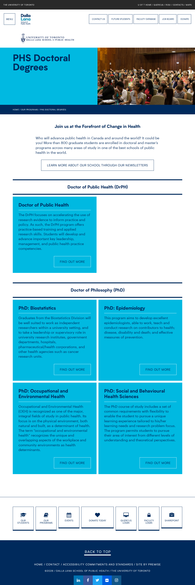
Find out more (72, 261)
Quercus (159, 5)
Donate (185, 19)
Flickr (107, 580)
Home (16, 109)
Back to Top (98, 552)
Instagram (116, 580)
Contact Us (98, 19)
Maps (189, 5)
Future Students (120, 19)
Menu (9, 19)
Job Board (168, 19)
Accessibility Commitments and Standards (98, 564)
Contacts (178, 5)
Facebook (88, 580)
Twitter (97, 580)
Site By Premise (148, 564)
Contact (53, 564)
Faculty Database (146, 19)
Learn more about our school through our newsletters (97, 165)
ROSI (168, 5)
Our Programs (29, 109)
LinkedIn (78, 580)
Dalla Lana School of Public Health (25, 19)
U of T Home (145, 5)
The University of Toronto (18, 5)
